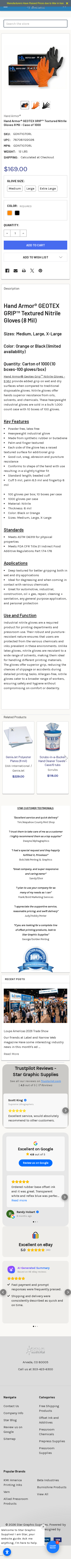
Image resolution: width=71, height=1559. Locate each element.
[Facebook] (7, 270)
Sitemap (10, 1439)
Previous (5, 758)
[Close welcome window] (43, 1526)
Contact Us (11, 1406)
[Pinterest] (40, 270)
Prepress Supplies (52, 1441)
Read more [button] (19, 1200)
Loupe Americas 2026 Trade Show (26, 1031)
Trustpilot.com (51, 1081)
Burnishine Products (51, 1487)
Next (66, 758)
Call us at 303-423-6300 (35, 1369)
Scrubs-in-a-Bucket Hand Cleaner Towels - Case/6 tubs (52, 761)
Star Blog (10, 1420)
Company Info (13, 1413)
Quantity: (11, 225)
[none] (35, 67)
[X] (32, 270)
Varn (7, 1492)
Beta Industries (48, 1480)
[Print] (23, 270)
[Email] (15, 270)
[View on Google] (10, 1214)
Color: (19, 205)
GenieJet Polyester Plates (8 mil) (18, 759)
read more (11, 1054)
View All (42, 1494)
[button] (35, 257)
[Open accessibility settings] (7, 1552)
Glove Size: (16, 181)
